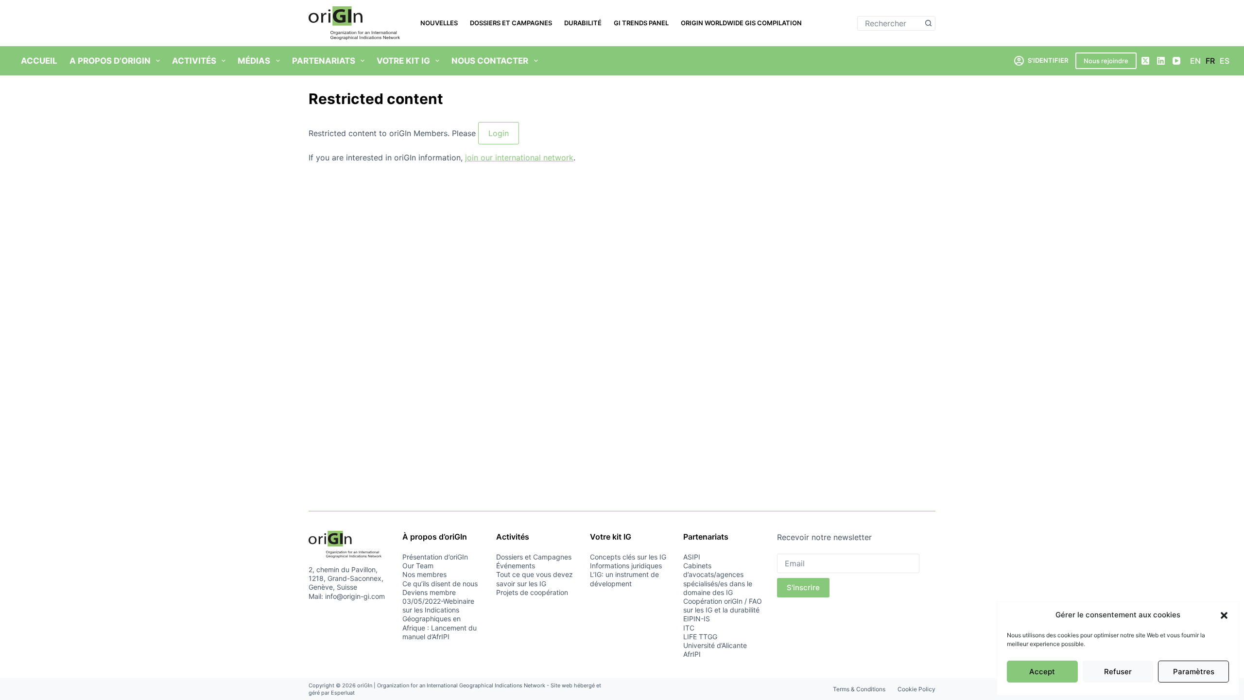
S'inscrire (803, 587)
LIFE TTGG (700, 636)
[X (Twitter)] (1145, 61)
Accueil (39, 61)
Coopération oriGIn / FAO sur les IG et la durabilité (722, 605)
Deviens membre (429, 592)
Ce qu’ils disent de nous (440, 583)
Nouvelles (439, 23)
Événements (515, 565)
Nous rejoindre (1106, 61)
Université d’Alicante (715, 645)
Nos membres (424, 574)
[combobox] (889, 23)
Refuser (1118, 671)
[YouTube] (1176, 61)
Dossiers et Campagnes (511, 23)
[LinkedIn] (1161, 61)
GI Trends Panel (641, 23)
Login (498, 133)
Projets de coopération (532, 592)
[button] (1224, 615)
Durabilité (583, 23)
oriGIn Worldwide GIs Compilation (741, 23)
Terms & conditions (859, 689)
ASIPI (691, 557)
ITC (688, 628)
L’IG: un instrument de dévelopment (624, 578)
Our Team (417, 565)
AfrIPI (692, 654)
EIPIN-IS (696, 618)
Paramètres (1193, 671)
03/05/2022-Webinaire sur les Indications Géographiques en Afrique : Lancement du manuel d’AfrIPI (439, 619)
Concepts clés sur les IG (628, 557)
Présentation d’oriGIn (435, 557)
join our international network (519, 157)
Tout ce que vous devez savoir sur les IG (534, 578)
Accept (1042, 671)
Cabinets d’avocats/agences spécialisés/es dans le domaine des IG (717, 578)
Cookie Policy (916, 689)
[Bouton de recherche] (928, 23)
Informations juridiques (626, 565)
